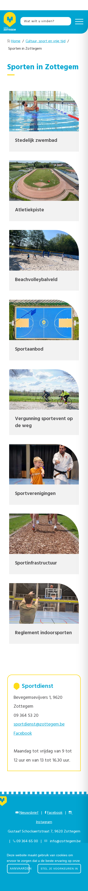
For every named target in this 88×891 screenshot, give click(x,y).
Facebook (54, 813)
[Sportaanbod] (44, 320)
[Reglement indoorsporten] (44, 603)
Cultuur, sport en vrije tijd (45, 41)
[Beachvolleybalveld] (44, 250)
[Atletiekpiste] (44, 180)
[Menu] (78, 21)
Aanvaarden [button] (19, 868)
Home (15, 41)
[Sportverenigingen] (44, 464)
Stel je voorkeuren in (59, 868)
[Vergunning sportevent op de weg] (44, 389)
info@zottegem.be (64, 841)
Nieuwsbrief (28, 813)
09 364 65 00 (27, 841)
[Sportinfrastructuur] (44, 534)
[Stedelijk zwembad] (44, 111)
